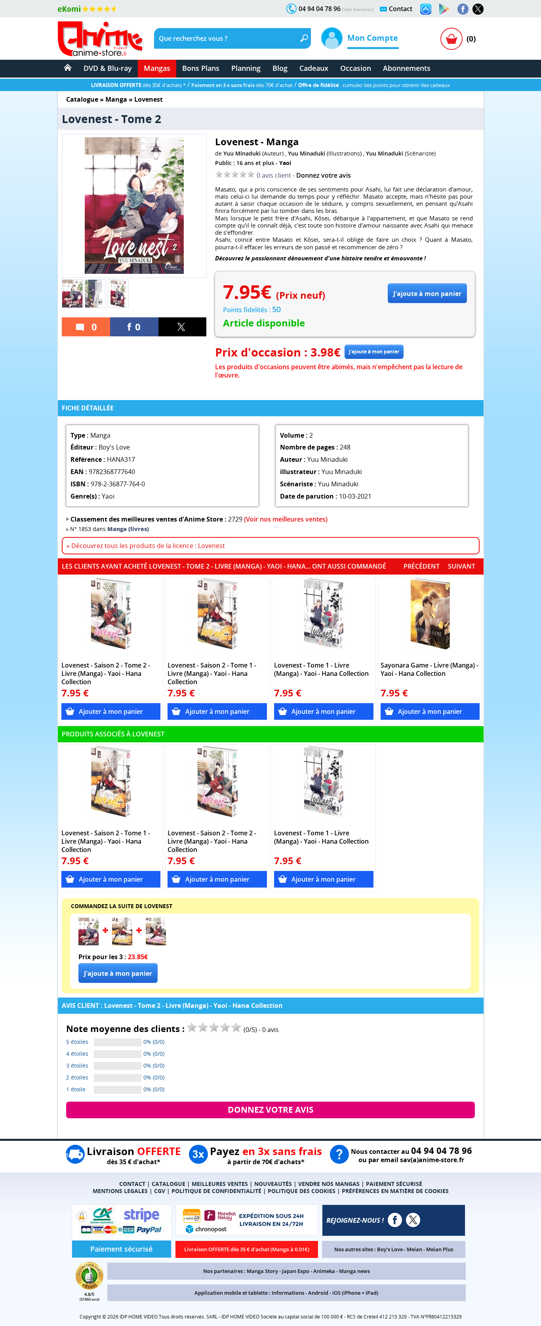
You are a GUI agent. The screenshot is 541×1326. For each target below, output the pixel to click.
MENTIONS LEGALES (120, 1191)
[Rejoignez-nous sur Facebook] (463, 9)
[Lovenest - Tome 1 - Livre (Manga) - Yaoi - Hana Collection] (323, 617)
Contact (400, 8)
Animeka (324, 1271)
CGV (159, 1191)
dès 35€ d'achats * (138, 85)
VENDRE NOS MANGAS (329, 1184)
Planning (246, 68)
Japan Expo (295, 1271)
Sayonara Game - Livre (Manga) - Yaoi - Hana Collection (429, 669)
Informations (288, 1292)
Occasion (355, 68)
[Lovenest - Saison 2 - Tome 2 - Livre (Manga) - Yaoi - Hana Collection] (111, 617)
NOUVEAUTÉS (273, 1184)
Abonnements (407, 68)
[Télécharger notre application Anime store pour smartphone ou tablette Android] (444, 9)
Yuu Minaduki (242, 153)
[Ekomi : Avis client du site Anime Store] (89, 1287)
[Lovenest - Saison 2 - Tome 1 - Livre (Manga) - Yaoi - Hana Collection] (217, 617)
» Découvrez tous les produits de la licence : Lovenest (146, 545)
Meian (414, 1249)
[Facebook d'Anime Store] (395, 1220)
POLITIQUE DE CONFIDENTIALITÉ (216, 1191)
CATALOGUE (168, 1184)
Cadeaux (313, 68)
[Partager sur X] (182, 326)
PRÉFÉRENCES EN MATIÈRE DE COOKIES (395, 1191)
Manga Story (262, 1271)
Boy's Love (390, 1249)
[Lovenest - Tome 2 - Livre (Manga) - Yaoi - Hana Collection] (88, 943)
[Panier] (451, 39)
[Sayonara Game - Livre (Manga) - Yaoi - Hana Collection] (430, 617)
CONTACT (132, 1184)
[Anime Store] (100, 38)
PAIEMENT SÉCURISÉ (394, 1184)
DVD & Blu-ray (108, 68)
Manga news (354, 1271)
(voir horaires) (358, 9)
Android (318, 1292)
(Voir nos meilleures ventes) (286, 519)
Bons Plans (200, 68)
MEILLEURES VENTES (220, 1184)
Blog (280, 68)
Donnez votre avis (323, 175)
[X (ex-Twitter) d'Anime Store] (413, 1220)
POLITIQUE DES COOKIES (301, 1191)
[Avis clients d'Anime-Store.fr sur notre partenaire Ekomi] (88, 9)
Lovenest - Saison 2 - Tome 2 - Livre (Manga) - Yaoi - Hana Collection (105, 673)
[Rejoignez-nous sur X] (478, 9)
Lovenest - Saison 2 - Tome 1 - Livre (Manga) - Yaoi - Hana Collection (212, 673)
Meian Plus (439, 1249)
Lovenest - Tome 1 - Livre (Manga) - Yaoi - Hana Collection (321, 669)
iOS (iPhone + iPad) (355, 1292)
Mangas (157, 68)
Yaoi (285, 163)
